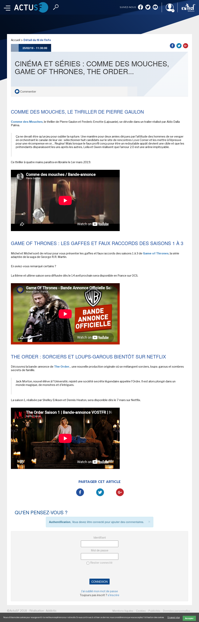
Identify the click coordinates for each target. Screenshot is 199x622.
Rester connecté (101, 562)
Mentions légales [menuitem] (123, 610)
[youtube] (155, 7)
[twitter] (147, 7)
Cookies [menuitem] (141, 610)
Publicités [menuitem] (154, 610)
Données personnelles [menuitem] (176, 610)
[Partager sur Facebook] (172, 45)
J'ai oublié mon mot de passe (99, 591)
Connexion (99, 581)
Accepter (189, 618)
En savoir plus (174, 617)
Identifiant (99, 537)
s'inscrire (113, 595)
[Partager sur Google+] (185, 45)
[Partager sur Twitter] (179, 45)
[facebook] (140, 7)
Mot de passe (99, 550)
